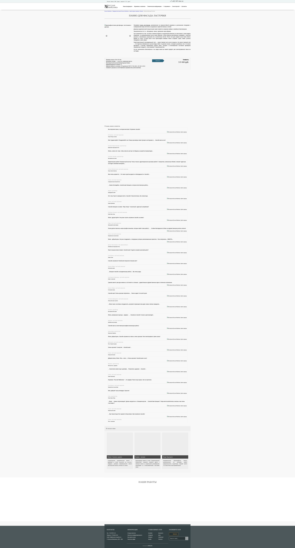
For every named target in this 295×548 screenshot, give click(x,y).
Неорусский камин (111, 354)
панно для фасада (145, 25)
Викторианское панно (112, 158)
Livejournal (160, 537)
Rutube (149, 539)
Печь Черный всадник (112, 343)
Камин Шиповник (111, 203)
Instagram (150, 535)
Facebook (150, 533)
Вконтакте (160, 533)
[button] (106, 35)
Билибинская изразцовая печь (114, 246)
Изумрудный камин (111, 192)
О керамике (167, 6)
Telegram (150, 537)
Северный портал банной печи (114, 181)
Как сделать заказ (132, 537)
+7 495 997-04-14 (176, 1)
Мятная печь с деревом (112, 365)
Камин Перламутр (111, 376)
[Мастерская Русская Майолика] (177, 131)
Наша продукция (127, 6)
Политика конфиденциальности (135, 535)
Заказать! (157, 60)
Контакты (184, 6)
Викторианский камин (112, 311)
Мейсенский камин (111, 410)
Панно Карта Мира (111, 398)
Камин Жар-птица (111, 214)
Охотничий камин (111, 289)
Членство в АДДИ (131, 539)
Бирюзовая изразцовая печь (113, 147)
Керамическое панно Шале (113, 235)
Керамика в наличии (139, 6)
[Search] (186, 538)
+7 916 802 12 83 (114, 535)
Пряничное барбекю (112, 333)
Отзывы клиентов (132, 533)
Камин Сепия (110, 257)
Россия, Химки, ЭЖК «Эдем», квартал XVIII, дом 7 (119, 1)
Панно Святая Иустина (112, 170)
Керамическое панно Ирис (113, 387)
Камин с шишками (111, 279)
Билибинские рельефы (112, 322)
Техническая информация (154, 6)
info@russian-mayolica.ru (115, 537)
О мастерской (175, 6)
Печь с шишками (111, 421)
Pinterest (160, 539)
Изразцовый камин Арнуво (113, 225)
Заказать (175, 534)
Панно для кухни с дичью (113, 300)
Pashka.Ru (150, 545)
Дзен (159, 535)
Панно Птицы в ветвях (112, 136)
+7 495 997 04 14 (112, 533)
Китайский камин (111, 268)
